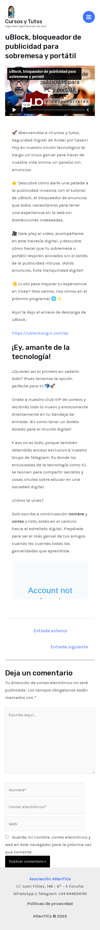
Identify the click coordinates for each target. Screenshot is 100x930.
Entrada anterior (50, 631)
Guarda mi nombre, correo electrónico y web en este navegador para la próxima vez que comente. (48, 844)
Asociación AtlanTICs (50, 878)
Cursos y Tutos (23, 21)
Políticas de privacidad (50, 903)
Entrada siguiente (69, 647)
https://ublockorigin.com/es (40, 333)
